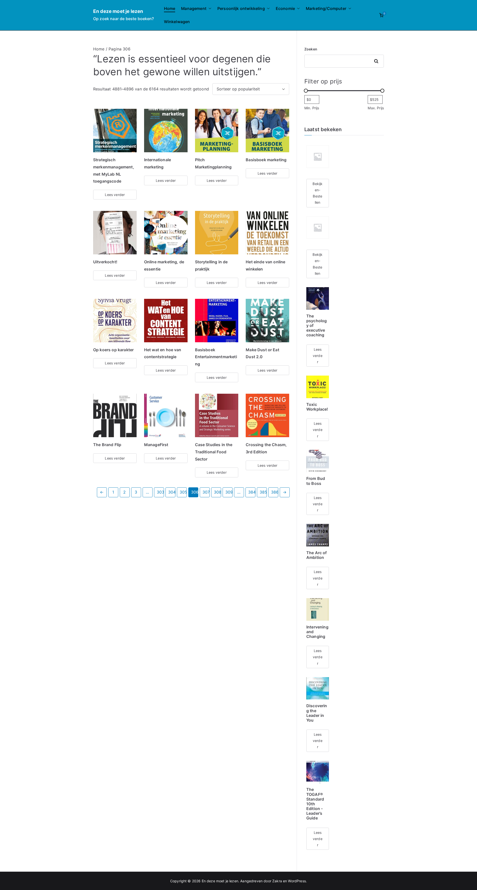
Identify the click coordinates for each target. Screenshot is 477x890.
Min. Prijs (311, 108)
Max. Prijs (376, 108)
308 (217, 492)
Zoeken (310, 49)
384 (251, 492)
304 (171, 492)
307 (206, 492)
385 (263, 492)
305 (183, 492)
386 (274, 492)
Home (169, 8)
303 (160, 492)
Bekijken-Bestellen (317, 193)
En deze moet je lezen (118, 11)
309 (229, 492)
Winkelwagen (177, 21)
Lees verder (115, 195)
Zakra (277, 881)
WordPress (297, 881)
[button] (208, 8)
